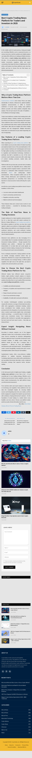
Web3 (2, 732)
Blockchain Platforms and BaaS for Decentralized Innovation (18, 617)
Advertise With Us (22, 747)
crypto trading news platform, (20, 143)
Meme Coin (4, 729)
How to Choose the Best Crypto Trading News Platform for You (16, 85)
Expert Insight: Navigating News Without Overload (14, 88)
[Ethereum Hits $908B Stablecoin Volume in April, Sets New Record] (16, 479)
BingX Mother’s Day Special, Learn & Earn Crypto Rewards (14, 517)
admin (7, 27)
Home (2, 10)
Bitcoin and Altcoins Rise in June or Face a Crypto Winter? (14, 464)
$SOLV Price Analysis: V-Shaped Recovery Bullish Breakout (20, 624)
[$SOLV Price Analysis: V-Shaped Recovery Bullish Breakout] (5, 625)
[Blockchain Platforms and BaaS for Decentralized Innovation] (5, 618)
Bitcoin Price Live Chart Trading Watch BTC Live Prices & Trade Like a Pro (9, 422)
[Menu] (2, 2)
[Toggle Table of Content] (27, 75)
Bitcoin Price (4, 715)
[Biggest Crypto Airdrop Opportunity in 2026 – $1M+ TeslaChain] (5, 641)
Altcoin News (4, 709)
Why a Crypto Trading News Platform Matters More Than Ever (15, 77)
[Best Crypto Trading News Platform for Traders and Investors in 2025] (16, 39)
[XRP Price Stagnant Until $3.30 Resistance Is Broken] (5, 633)
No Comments (24, 27)
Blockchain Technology (7, 718)
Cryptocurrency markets (7, 100)
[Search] (30, 2)
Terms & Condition (12, 747)
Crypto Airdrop (5, 721)
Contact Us (17, 745)
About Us (11, 745)
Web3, (10, 172)
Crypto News (5, 14)
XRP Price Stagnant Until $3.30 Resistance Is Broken (20, 632)
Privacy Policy (25, 745)
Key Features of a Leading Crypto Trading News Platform (14, 81)
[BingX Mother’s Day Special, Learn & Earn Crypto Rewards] (16, 505)
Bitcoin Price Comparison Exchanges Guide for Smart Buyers (23, 422)
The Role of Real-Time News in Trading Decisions (14, 83)
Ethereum (3, 727)
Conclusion (5, 89)
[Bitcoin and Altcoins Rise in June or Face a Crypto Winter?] (16, 453)
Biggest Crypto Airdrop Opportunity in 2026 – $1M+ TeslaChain (21, 640)
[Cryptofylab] (16, 2)
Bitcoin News (4, 712)
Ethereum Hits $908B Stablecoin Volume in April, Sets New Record (14, 491)
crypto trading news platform (23, 222)
